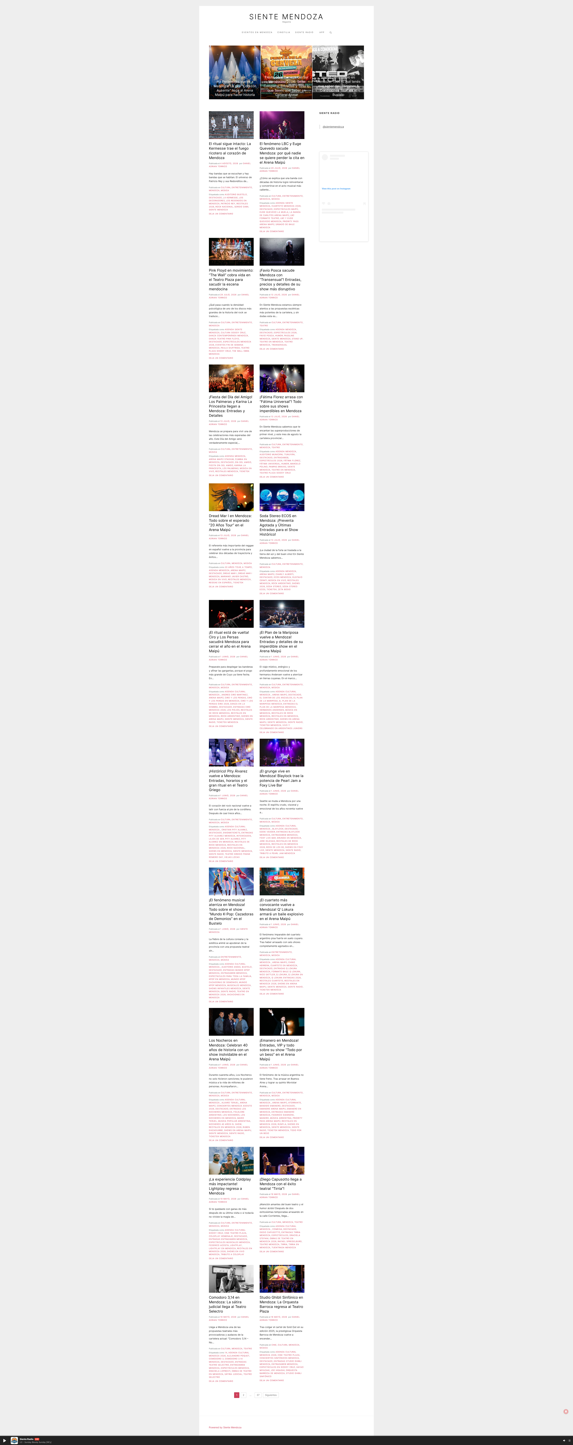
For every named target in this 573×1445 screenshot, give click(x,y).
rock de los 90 (275, 847)
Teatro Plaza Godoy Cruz (275, 473)
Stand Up (297, 339)
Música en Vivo (218, 579)
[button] (4, 1440)
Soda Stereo (273, 586)
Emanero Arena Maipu (273, 1109)
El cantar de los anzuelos (276, 698)
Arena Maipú (238, 570)
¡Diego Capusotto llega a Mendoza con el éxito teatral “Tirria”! (281, 1184)
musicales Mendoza (239, 985)
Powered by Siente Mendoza (225, 1427)
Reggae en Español (220, 582)
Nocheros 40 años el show (225, 1124)
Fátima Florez (292, 460)
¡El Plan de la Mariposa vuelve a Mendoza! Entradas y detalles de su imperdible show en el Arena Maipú (281, 641)
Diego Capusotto (270, 1232)
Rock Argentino (281, 583)
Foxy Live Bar (268, 838)
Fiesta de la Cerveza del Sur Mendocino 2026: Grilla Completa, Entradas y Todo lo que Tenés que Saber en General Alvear (286, 86)
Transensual (279, 345)
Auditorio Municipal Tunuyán (277, 454)
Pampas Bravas (277, 467)
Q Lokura (281, 974)
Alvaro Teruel (230, 1103)
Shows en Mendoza (220, 851)
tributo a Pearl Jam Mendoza (277, 853)
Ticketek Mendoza (227, 722)
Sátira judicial (233, 1374)
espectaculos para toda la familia (230, 976)
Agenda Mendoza (286, 329)
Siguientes (271, 1394)
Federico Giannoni (283, 1115)
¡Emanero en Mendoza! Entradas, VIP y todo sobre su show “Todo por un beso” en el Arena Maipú (281, 1049)
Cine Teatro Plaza (235, 1233)
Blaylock (278, 829)
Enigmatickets (231, 833)
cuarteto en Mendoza (284, 965)
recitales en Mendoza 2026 (225, 1127)
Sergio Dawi (241, 207)
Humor (279, 335)
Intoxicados (244, 836)
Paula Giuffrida (230, 348)
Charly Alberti (285, 574)
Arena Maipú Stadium (221, 459)
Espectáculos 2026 (285, 332)
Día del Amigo (243, 462)
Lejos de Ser (216, 839)
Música (225, 190)
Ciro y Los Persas (235, 698)
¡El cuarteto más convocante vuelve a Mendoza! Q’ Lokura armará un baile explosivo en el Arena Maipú (281, 909)
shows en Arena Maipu (237, 1130)
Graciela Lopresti (220, 1371)
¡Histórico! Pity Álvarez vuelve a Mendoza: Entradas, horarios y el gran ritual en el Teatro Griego (228, 780)
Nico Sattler (267, 974)
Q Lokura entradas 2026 (286, 978)
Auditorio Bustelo (236, 194)
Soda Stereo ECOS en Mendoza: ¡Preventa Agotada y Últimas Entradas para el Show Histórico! (279, 525)
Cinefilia (283, 32)
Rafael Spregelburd (290, 1241)
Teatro (264, 325)
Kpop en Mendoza (219, 979)
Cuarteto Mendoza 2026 (286, 206)
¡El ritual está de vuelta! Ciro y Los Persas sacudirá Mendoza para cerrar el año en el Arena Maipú (230, 641)
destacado (215, 198)
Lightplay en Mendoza (222, 1248)
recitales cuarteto (271, 981)
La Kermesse (230, 198)
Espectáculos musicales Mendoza (229, 1242)
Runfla (282, 1124)
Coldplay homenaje (221, 1236)
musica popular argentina (234, 1121)
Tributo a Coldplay (232, 1254)
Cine (274, 1345)
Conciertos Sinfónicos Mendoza (279, 1358)
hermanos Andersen (272, 710)
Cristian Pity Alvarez (234, 830)
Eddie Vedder (267, 832)
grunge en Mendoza (289, 838)
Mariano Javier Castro (234, 576)
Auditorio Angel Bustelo (237, 967)
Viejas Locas (232, 857)
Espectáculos (280, 1235)
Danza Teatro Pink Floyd (224, 339)
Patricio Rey (228, 203)
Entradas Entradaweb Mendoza (228, 1239)
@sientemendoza (333, 126)
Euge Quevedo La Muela (274, 212)
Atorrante (294, 1103)
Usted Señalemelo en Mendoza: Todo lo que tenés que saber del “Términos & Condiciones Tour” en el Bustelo (338, 86)
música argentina (281, 1118)
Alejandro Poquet (238, 1356)
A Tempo (247, 567)
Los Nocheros (231, 1115)
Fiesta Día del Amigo (221, 465)
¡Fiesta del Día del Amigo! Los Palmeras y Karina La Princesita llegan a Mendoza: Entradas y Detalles (230, 406)
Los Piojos (233, 710)
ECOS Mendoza (282, 577)
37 (258, 1394)
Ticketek (244, 471)
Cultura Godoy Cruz (233, 332)
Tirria (284, 1244)
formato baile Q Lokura (286, 971)
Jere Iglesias (267, 841)
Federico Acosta (219, 1245)
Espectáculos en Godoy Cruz (277, 1367)
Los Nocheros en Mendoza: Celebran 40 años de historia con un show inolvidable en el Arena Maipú (229, 1049)
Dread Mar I (230, 573)
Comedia (277, 1229)
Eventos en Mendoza (257, 32)
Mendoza (214, 190)
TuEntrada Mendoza (284, 1247)
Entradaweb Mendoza (285, 835)
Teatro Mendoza (269, 1244)
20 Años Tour (233, 567)
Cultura (226, 187)
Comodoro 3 (216, 1359)
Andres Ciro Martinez (235, 695)
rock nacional (224, 207)
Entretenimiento (242, 187)
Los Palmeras (230, 468)
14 (226, 1353)
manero (264, 1118)
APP (322, 32)
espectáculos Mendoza (235, 1368)
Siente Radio (305, 32)
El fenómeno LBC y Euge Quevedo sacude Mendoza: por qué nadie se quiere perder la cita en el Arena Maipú (282, 153)
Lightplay (236, 1245)
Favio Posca (267, 335)
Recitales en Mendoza (285, 716)
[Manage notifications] (566, 1411)
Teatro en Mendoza (271, 342)
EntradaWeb (281, 457)
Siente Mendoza (286, 16)
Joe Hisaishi (278, 1370)
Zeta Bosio (284, 589)
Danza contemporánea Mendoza (228, 335)
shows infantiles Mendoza (225, 988)
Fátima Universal (270, 464)
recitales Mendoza (226, 471)
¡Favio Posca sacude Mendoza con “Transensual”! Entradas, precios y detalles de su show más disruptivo (280, 279)
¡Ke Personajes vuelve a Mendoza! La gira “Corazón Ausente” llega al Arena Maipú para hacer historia (235, 87)
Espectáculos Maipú (286, 209)
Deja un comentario (221, 214)
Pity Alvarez (232, 839)
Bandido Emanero (270, 1106)
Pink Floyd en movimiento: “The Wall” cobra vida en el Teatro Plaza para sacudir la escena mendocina (231, 279)
